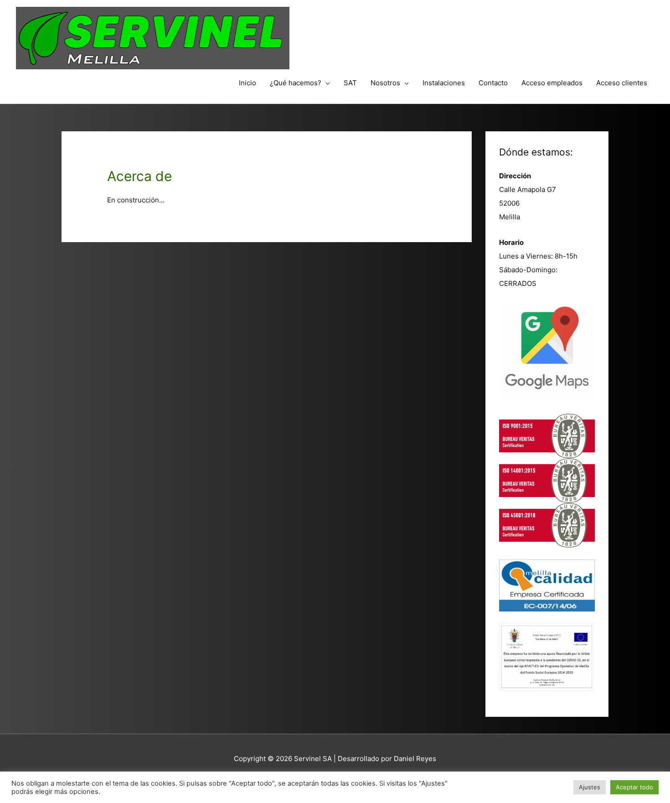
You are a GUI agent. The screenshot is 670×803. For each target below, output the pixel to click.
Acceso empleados (551, 82)
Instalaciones (444, 82)
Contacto (493, 82)
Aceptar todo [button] (634, 787)
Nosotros (385, 82)
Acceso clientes (621, 82)
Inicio (247, 82)
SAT (350, 82)
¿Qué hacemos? (295, 82)
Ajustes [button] (589, 787)
